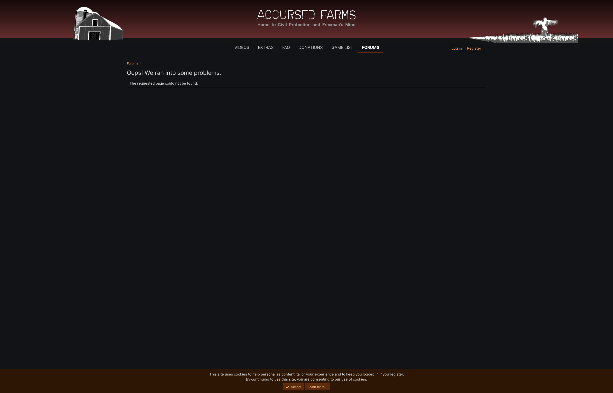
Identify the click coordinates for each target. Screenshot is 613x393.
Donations (311, 47)
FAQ (286, 47)
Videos (241, 47)
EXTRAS (266, 47)
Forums (370, 47)
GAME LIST (342, 47)
